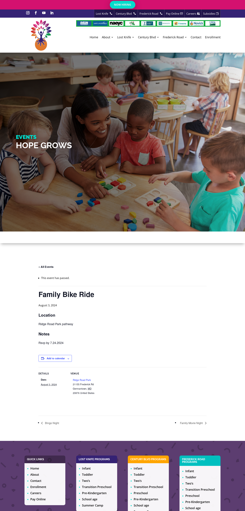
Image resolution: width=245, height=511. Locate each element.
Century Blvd (124, 13)
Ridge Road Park (82, 380)
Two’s (86, 481)
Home (94, 37)
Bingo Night (51, 423)
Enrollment (212, 37)
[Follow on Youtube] (43, 12)
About (106, 37)
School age (89, 499)
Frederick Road (149, 13)
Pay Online (38, 499)
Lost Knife (102, 13)
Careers (35, 493)
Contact (196, 37)
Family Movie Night (191, 423)
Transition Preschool (97, 487)
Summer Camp (92, 505)
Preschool (141, 493)
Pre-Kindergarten (94, 493)
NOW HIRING (122, 4)
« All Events (46, 267)
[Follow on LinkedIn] (51, 12)
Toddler (87, 475)
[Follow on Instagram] (27, 12)
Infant (86, 468)
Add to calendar (56, 358)
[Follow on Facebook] (35, 12)
